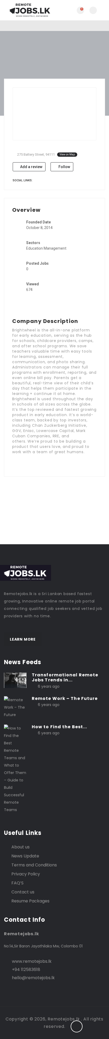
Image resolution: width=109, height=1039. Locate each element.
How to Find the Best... (59, 727)
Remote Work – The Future (65, 698)
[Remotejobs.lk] (29, 10)
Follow (64, 167)
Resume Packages (30, 901)
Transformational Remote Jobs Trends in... (65, 677)
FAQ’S (17, 883)
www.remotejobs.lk (32, 961)
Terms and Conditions (34, 865)
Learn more (23, 639)
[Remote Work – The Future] (15, 707)
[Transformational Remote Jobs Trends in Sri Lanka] (15, 680)
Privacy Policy (25, 874)
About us (20, 847)
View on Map (67, 154)
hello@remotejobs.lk (33, 978)
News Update (25, 856)
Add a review (30, 167)
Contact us (22, 892)
